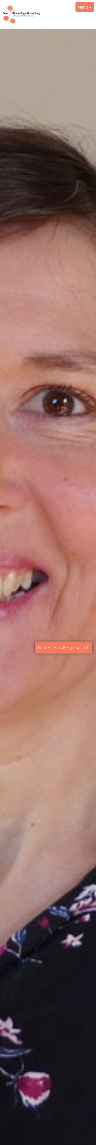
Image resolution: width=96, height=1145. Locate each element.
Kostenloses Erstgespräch (63, 647)
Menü (83, 7)
